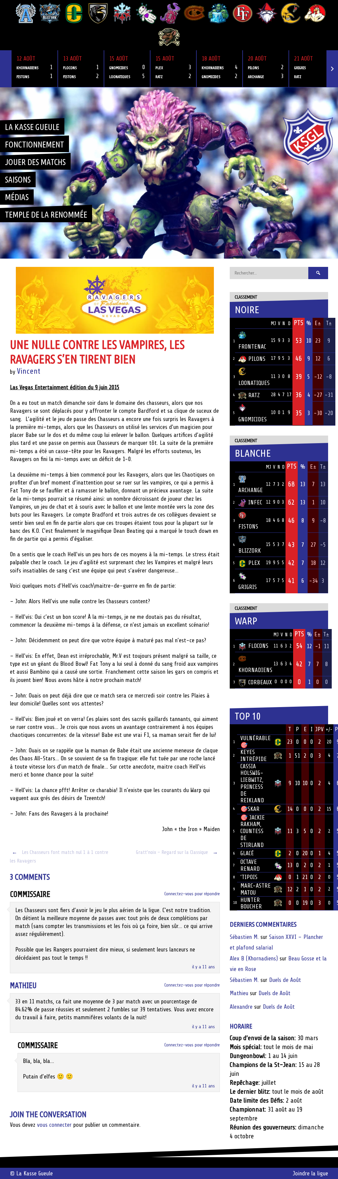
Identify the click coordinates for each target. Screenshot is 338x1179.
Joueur (249, 729)
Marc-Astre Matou (255, 889)
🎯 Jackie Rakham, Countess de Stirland (252, 831)
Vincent (28, 371)
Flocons (258, 646)
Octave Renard (250, 865)
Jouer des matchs (35, 162)
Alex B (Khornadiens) (254, 958)
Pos (232, 323)
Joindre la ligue (310, 1173)
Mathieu (23, 985)
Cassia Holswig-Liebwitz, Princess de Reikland (252, 783)
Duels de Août (285, 980)
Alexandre (241, 1006)
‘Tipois (248, 877)
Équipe (246, 323)
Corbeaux (260, 682)
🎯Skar (249, 809)
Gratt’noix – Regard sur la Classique (177, 852)
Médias (17, 197)
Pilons (256, 359)
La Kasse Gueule (32, 127)
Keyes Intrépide (253, 755)
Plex (254, 563)
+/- (329, 730)
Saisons (18, 179)
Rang (233, 729)
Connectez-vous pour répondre (192, 893)
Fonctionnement (34, 144)
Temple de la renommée (46, 214)
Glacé (247, 853)
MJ (273, 323)
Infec (255, 502)
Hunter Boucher (251, 903)
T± (329, 323)
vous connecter (54, 1124)
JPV (319, 729)
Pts (298, 323)
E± (318, 323)
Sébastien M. (244, 937)
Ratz (254, 395)
